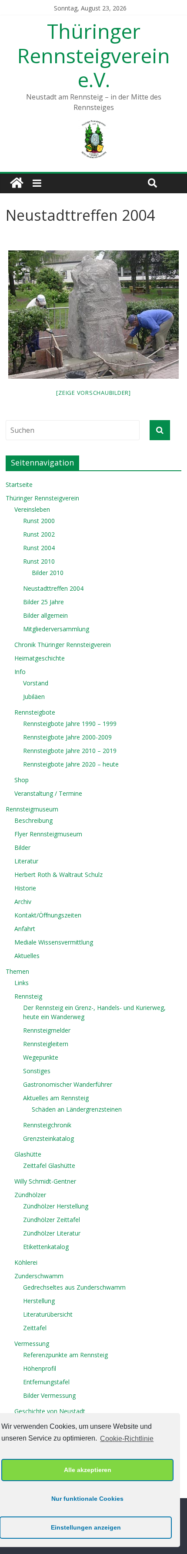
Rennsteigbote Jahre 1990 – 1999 (70, 723)
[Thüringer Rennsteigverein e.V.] (16, 183)
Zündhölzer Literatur (51, 1233)
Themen (17, 971)
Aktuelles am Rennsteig (56, 1098)
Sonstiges (36, 1071)
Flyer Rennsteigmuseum (48, 834)
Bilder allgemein (45, 615)
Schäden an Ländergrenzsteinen (77, 1109)
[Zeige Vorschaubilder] (93, 393)
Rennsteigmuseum (32, 809)
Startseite (19, 484)
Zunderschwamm (38, 1276)
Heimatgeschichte (39, 658)
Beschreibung (33, 820)
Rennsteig (28, 996)
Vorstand (35, 683)
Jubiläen (34, 696)
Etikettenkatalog (46, 1247)
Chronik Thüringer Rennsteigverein (62, 644)
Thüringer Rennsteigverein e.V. (93, 54)
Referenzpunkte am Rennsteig (65, 1355)
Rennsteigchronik (47, 1125)
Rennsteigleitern (45, 1044)
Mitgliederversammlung (56, 629)
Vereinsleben (32, 509)
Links (21, 983)
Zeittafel (35, 1328)
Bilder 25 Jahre (43, 602)
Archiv (22, 901)
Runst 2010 (39, 561)
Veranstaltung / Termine (48, 793)
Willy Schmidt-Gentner (45, 1181)
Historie (25, 888)
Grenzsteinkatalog (48, 1138)
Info (20, 671)
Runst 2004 (39, 548)
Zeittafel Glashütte (49, 1165)
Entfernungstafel (46, 1382)
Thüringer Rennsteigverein (42, 498)
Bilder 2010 (47, 572)
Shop (21, 780)
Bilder (22, 847)
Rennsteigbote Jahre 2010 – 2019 (70, 750)
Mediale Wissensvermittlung (53, 942)
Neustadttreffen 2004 (53, 588)
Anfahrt (24, 928)
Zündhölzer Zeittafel (51, 1219)
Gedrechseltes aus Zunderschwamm (74, 1287)
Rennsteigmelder (46, 1030)
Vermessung (31, 1343)
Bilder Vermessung (49, 1395)
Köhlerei (25, 1262)
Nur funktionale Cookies (87, 1498)
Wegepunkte (40, 1057)
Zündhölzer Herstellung (55, 1206)
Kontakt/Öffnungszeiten (47, 915)
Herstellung (39, 1301)
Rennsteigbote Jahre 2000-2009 (67, 737)
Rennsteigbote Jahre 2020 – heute (71, 764)
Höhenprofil (39, 1368)
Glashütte (27, 1154)
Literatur (26, 861)
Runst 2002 (39, 534)
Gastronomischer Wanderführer (67, 1084)
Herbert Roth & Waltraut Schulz (58, 874)
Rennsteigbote (34, 712)
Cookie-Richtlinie (127, 1438)
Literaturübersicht (48, 1314)
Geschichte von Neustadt (49, 1411)
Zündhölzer (30, 1195)
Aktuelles (27, 956)
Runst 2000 (39, 521)
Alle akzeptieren (87, 1469)
